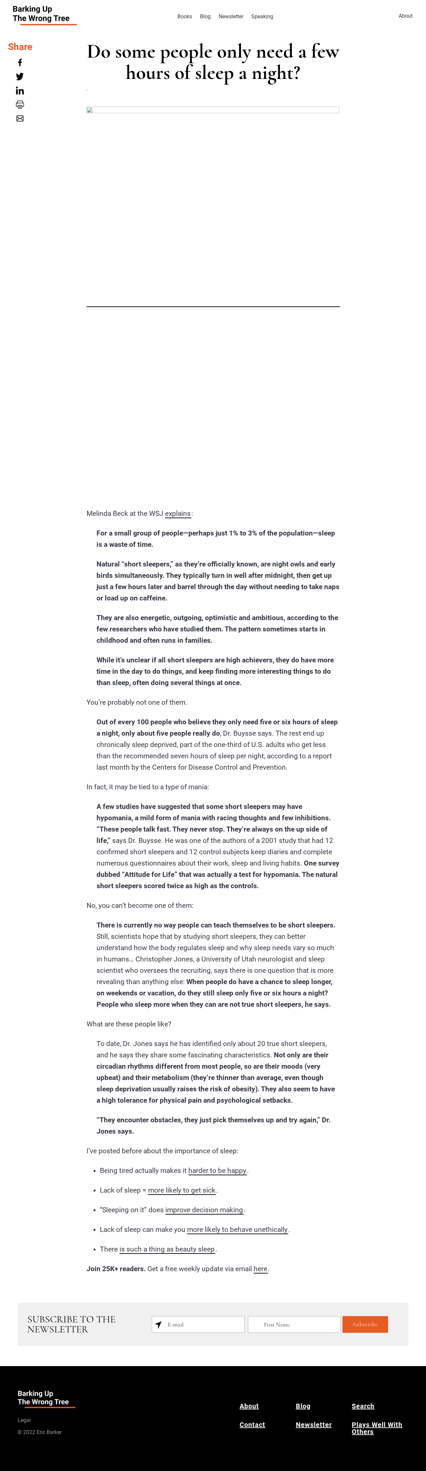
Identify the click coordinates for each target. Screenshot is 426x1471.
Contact (252, 1425)
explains (178, 514)
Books (184, 16)
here (260, 1269)
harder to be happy (217, 1171)
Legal (24, 1420)
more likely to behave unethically (237, 1230)
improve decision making (204, 1210)
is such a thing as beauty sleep (167, 1249)
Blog (205, 16)
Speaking (262, 16)
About (406, 16)
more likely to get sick (181, 1190)
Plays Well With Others (377, 1428)
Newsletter (231, 16)
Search (363, 1406)
